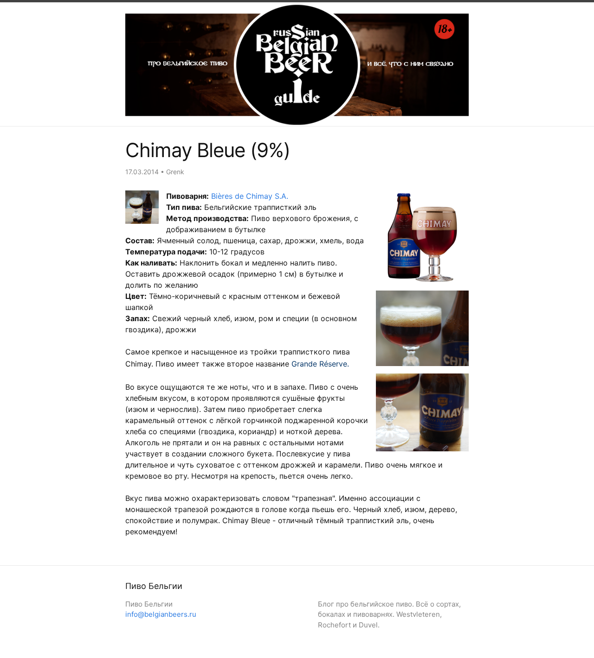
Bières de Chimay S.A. (249, 196)
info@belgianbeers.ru (160, 614)
